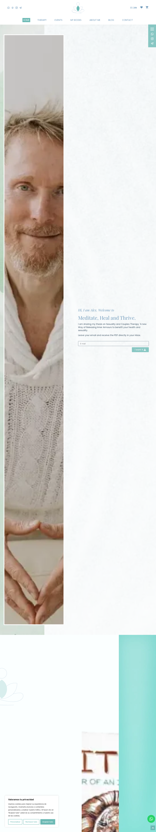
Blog (111, 20)
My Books (75, 20)
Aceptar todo (47, 822)
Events (58, 20)
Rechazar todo (31, 822)
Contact (127, 20)
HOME (26, 20)
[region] (31, 811)
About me (94, 20)
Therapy (42, 20)
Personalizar (15, 822)
